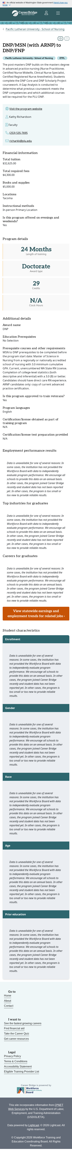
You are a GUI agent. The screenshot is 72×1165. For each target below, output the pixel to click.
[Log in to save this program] (66, 38)
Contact (8, 1005)
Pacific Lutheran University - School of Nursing (35, 29)
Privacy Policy (12, 1056)
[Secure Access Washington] (47, 13)
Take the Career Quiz (16, 1033)
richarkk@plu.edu (20, 141)
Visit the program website (25, 109)
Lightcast (33, 1125)
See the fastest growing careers (22, 1023)
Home (7, 995)
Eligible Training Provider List (21, 1071)
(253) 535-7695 (18, 133)
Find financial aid (14, 1028)
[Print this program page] (60, 38)
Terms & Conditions (15, 1061)
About (7, 1000)
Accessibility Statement (18, 1066)
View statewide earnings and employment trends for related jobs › (36, 613)
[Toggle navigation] (58, 13)
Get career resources (16, 1038)
